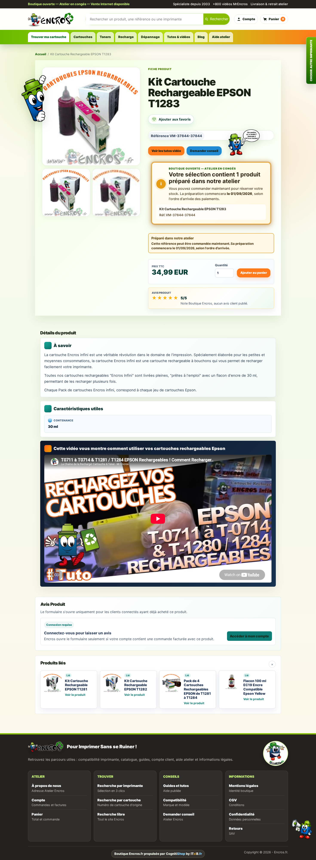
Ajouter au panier (253, 272)
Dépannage (150, 37)
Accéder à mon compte (249, 636)
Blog (201, 37)
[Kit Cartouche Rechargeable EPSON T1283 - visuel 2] (116, 192)
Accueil (40, 54)
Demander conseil (204, 151)
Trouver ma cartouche (48, 37)
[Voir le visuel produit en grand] (91, 116)
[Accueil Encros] (55, 19)
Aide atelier (221, 37)
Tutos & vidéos (178, 37)
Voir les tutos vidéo (166, 151)
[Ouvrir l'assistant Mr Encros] (244, 139)
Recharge (126, 37)
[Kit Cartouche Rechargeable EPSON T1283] (66, 192)
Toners (105, 37)
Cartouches (83, 37)
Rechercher (219, 19)
